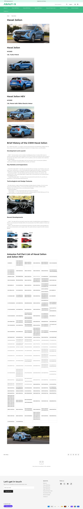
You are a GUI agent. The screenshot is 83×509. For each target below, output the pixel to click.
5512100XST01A (44, 313)
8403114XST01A (19, 415)
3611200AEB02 (52, 295)
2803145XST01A (36, 329)
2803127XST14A (11, 405)
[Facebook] (61, 483)
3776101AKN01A (44, 283)
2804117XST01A (28, 270)
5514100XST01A (19, 295)
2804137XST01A (28, 296)
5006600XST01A (44, 297)
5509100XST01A (44, 410)
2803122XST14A (11, 406)
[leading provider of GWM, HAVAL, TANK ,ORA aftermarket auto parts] (41, 290)
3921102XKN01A (44, 324)
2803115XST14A (11, 415)
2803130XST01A (36, 295)
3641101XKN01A (52, 302)
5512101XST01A (44, 315)
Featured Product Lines (50, 8)
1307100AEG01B (11, 337)
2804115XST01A (28, 263)
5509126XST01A (44, 415)
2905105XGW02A (28, 322)
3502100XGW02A (53, 270)
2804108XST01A (36, 400)
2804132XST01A (28, 290)
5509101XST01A (44, 390)
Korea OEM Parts (26, 8)
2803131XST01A (36, 302)
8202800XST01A (19, 388)
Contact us (6, 11)
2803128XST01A (36, 285)
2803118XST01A (36, 262)
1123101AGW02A (11, 309)
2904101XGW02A (28, 317)
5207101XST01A (44, 384)
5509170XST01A (19, 263)
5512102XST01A (19, 285)
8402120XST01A (19, 393)
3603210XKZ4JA (52, 280)
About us (5, 8)
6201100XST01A (19, 325)
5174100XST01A (44, 276)
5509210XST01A (19, 270)
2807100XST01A (28, 309)
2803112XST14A (11, 399)
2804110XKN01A (36, 409)
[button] (77, 4)
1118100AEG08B (11, 295)
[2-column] (71, 455)
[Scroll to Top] (80, 503)
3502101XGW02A (53, 271)
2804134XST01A (28, 295)
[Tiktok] (71, 483)
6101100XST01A (19, 302)
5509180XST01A (19, 264)
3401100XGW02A (28, 393)
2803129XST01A (36, 290)
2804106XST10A (36, 393)
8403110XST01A (44, 263)
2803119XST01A (36, 270)
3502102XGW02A (53, 276)
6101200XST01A (19, 309)
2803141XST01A (36, 325)
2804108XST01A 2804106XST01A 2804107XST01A (36, 418)
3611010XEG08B (52, 285)
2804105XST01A (36, 390)
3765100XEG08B (52, 337)
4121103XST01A (11, 272)
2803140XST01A (36, 321)
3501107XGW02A (28, 415)
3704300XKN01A (45, 280)
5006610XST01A (44, 270)
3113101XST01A (28, 390)
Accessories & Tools (64, 8)
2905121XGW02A (28, 332)
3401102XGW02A (28, 399)
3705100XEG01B (52, 321)
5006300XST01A (44, 293)
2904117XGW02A (28, 314)
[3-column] (73, 455)
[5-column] (78, 455)
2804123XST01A (28, 280)
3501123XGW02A (53, 262)
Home (8, 15)
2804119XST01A (28, 276)
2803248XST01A (36, 280)
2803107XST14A (11, 395)
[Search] (66, 4)
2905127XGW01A (28, 337)
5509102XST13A (44, 393)
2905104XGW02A (28, 320)
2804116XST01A (28, 262)
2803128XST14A (11, 400)
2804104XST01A (36, 387)
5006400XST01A (44, 296)
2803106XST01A (11, 393)
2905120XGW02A (28, 330)
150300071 (10, 262)
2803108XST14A (11, 396)
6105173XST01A (19, 320)
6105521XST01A (44, 291)
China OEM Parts (15, 8)
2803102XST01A (11, 387)
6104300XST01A (44, 302)
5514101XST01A (19, 296)
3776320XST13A (44, 286)
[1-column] (68, 455)
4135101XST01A (52, 384)
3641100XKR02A (52, 303)
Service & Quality (74, 8)
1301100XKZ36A (11, 321)
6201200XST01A (19, 331)
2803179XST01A (36, 333)
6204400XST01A (44, 305)
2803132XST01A (36, 309)
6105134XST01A (19, 315)
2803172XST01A (36, 330)
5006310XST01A (52, 393)
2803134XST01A (36, 315)
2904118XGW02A (28, 318)
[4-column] (76, 455)
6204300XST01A (44, 304)
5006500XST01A (44, 295)
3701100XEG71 (52, 315)
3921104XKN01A (44, 325)
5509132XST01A (19, 262)
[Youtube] (67, 483)
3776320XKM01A (45, 285)
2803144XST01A (36, 328)
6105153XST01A (19, 322)
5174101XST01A (11, 421)
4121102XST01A (11, 270)
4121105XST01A (11, 274)
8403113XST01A (19, 409)
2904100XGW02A (28, 313)
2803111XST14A (11, 402)
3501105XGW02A (28, 408)
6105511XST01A (44, 288)
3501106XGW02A (28, 410)
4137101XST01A (52, 388)
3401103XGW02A (28, 402)
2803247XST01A (36, 281)
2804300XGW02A (28, 302)
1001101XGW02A (11, 280)
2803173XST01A (36, 332)
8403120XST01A (44, 262)
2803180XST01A (36, 334)
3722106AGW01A (53, 331)
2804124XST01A (28, 285)
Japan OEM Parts (38, 8)
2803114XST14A (11, 403)
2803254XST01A (36, 278)
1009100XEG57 (11, 285)
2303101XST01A (45, 310)
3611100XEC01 (52, 290)
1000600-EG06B (11, 276)
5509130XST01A (19, 260)
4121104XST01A (11, 271)
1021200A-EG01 (11, 290)
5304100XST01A (44, 387)
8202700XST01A (19, 387)
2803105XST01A (11, 390)
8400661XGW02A (19, 390)
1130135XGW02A (11, 315)
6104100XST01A (44, 300)
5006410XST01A (52, 409)
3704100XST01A (45, 281)
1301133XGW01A (11, 331)
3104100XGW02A (28, 387)
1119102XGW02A (11, 302)
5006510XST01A (44, 337)
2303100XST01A (45, 308)
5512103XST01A (19, 290)
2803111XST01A (11, 409)
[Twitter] (64, 483)
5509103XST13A (44, 400)
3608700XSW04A (45, 278)
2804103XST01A (36, 384)
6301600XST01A (19, 337)
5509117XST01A (44, 408)
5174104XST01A (19, 421)
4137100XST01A (52, 387)
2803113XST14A (11, 398)
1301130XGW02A (11, 325)
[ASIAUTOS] (10, 4)
